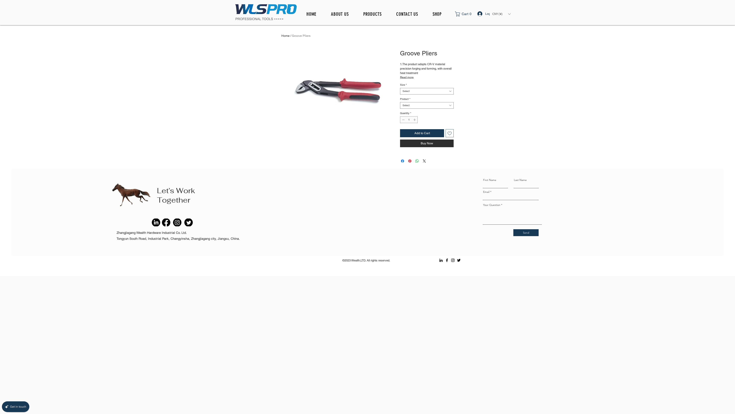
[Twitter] (459, 260)
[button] (468, 14)
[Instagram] (453, 260)
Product (405, 99)
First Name (489, 180)
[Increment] (415, 120)
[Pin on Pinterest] (410, 161)
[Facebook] (447, 260)
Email (486, 192)
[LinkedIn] (441, 260)
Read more (407, 77)
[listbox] (501, 14)
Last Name (520, 180)
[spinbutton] (409, 120)
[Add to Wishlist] (450, 133)
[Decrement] (403, 120)
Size (403, 84)
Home (285, 36)
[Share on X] (424, 161)
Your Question (491, 205)
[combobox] (427, 91)
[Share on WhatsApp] (417, 161)
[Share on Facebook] (402, 161)
